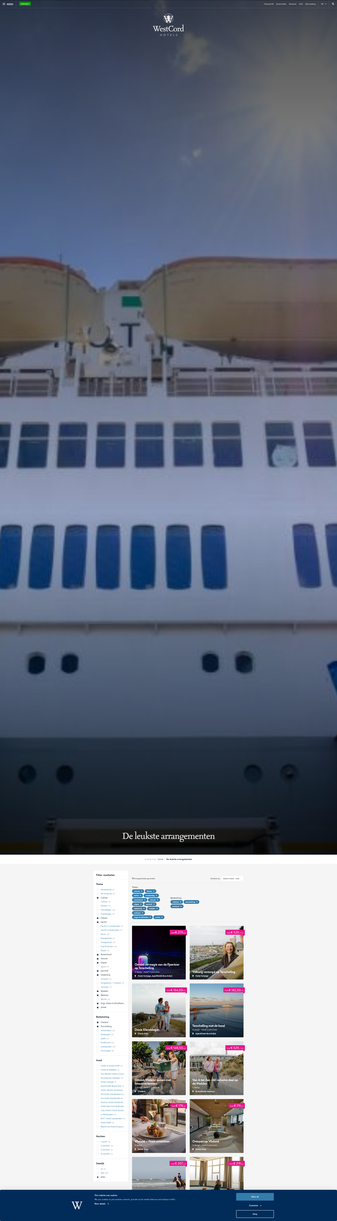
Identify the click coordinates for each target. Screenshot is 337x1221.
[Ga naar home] (168, 24)
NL (322, 4)
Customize (253, 1205)
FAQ (301, 4)
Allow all (255, 1196)
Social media (281, 4)
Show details (100, 1203)
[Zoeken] (333, 4)
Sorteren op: (215, 878)
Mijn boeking (310, 4)
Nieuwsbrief (269, 4)
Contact (25, 4)
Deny (255, 1214)
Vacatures (292, 4)
